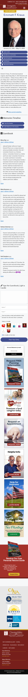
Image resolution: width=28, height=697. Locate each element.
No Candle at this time (9, 335)
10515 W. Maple (5, 661)
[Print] (2, 69)
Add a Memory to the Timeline (10, 55)
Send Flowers (6, 61)
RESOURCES (21, 645)
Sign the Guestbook (7, 58)
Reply (2, 183)
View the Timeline (8, 123)
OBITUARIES (11, 648)
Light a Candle (7, 52)
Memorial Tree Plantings (8, 64)
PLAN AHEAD (13, 645)
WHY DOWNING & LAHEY (9, 642)
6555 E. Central (5, 653)
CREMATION (6, 645)
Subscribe (14, 354)
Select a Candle (6, 321)
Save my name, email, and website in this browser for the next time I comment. (13, 316)
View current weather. (15, 112)
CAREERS (5, 648)
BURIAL (18, 642)
